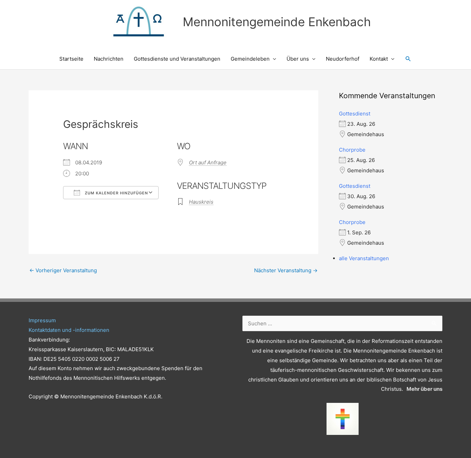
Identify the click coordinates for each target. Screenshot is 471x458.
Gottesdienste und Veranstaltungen (177, 58)
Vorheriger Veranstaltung (63, 270)
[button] (408, 58)
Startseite (71, 58)
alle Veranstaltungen (364, 258)
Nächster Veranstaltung (286, 270)
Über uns (298, 58)
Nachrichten (108, 58)
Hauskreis (201, 202)
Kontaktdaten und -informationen (69, 330)
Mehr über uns (424, 389)
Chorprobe (352, 149)
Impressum (42, 320)
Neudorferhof (342, 58)
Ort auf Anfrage (208, 162)
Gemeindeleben (250, 58)
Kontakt (379, 58)
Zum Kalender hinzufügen (115, 193)
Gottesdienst (354, 113)
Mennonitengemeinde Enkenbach (277, 21)
